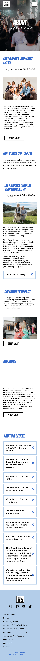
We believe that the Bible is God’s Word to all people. (19, 448)
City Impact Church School (14, 629)
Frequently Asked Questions (20, 654)
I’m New (6, 618)
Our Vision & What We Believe (15, 625)
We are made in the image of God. (16, 512)
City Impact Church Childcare (15, 632)
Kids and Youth (9, 643)
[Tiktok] (30, 606)
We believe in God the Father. (17, 477)
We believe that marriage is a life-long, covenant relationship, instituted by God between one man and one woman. (19, 575)
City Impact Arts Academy (13, 636)
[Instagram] (10, 606)
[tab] (19, 275)
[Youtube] (23, 606)
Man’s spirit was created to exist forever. (18, 537)
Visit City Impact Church (13, 614)
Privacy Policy (20, 652)
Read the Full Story (15, 274)
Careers (6, 647)
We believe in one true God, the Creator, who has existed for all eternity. (17, 463)
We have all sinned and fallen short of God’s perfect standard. (17, 525)
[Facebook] (17, 606)
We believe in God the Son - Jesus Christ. (17, 489)
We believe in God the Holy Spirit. (17, 500)
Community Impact (10, 622)
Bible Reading (8, 640)
